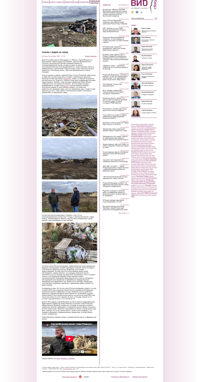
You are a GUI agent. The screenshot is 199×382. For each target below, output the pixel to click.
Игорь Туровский (141, 157)
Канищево (146, 159)
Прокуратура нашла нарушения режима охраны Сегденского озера (115, 129)
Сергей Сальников (142, 189)
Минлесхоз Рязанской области (148, 165)
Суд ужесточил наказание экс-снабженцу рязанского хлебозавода (115, 160)
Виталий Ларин (140, 145)
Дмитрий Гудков (147, 151)
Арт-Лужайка (152, 139)
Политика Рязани (142, 176)
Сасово (154, 185)
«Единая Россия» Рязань (144, 126)
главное (45, 2)
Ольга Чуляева (143, 172)
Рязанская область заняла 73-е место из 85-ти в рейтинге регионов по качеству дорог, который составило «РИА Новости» (115, 100)
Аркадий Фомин (144, 139)
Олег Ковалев (142, 171)
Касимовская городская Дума (138, 160)
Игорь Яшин (149, 157)
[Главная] (144, 13)
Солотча (140, 191)
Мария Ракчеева (91, 56)
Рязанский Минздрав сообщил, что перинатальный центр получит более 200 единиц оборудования (116, 184)
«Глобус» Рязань (143, 124)
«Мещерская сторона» (137, 129)
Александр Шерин (137, 136)
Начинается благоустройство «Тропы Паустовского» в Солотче (116, 123)
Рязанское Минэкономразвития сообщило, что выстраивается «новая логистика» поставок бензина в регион (115, 40)
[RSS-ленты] (132, 13)
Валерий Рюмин (135, 143)
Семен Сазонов (145, 187)
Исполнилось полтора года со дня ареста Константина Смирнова (115, 109)
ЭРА (132, 196)
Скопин (134, 191)
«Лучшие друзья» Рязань (138, 127)
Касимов (153, 159)
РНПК (137, 179)
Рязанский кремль (149, 181)
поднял (66, 85)
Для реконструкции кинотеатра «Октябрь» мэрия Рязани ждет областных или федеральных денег (115, 208)
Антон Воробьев (135, 139)
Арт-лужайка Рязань (136, 141)
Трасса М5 (140, 193)
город (76, 2)
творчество (84, 2)
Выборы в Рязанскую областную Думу (143, 150)
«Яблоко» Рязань (137, 134)
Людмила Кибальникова (138, 164)
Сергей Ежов (134, 189)
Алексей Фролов (147, 136)
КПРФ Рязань (139, 158)
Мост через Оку (153, 167)
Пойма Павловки (149, 174)
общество (68, 2)
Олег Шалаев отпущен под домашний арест (112, 85)
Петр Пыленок (151, 172)
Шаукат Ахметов (151, 195)
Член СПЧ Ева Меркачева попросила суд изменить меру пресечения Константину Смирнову (115, 22)
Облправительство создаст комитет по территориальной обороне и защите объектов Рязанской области (115, 138)
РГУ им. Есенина (151, 178)
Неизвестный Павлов (139, 377)
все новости (123, 5)
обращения (67, 79)
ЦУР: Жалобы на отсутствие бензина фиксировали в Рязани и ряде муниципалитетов (114, 30)
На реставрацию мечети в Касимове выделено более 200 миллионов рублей (115, 153)
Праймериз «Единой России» (138, 178)
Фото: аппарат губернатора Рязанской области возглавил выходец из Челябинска (113, 92)
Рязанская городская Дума (142, 180)
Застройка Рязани (144, 153)
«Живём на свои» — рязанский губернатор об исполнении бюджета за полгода (115, 67)
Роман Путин (142, 179)
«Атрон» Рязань (135, 124)
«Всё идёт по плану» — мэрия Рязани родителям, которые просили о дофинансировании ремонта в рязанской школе (116, 168)
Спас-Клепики (147, 191)
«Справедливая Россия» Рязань (146, 132)
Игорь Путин (148, 155)
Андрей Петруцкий (149, 138)
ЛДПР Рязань (135, 162)
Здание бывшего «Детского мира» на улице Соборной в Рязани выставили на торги (116, 145)
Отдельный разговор (94, 2)
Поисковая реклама (69, 377)
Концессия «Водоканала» (120, 377)
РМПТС (133, 179)
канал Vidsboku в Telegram (65, 358)
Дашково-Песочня (137, 152)
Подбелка (134, 174)
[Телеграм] (141, 13)
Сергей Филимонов (152, 189)
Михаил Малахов (136, 167)
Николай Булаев (135, 169)
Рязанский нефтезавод (138, 183)
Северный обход (135, 187)
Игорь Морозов (141, 155)
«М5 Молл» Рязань (151, 127)
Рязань (148, 185)
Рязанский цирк (140, 185)
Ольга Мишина (134, 172)
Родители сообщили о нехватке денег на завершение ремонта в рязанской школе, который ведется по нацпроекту (115, 193)
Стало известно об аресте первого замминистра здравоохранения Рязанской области (115, 116)
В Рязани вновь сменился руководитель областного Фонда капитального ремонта (114, 48)
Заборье (137, 153)
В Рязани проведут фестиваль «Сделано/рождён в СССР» (113, 201)
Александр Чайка (147, 134)
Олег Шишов (151, 171)
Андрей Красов (139, 138)
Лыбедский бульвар (145, 162)
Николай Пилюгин (145, 169)
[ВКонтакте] (137, 13)
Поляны (151, 176)
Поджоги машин (141, 174)
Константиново (151, 160)
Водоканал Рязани (144, 146)
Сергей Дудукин (153, 187)
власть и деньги (56, 2)
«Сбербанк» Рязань (142, 131)
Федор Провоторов (142, 195)
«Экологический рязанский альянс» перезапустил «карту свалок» (115, 177)
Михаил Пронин (145, 167)
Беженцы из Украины (147, 141)
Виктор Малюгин (145, 143)
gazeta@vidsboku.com (69, 368)
